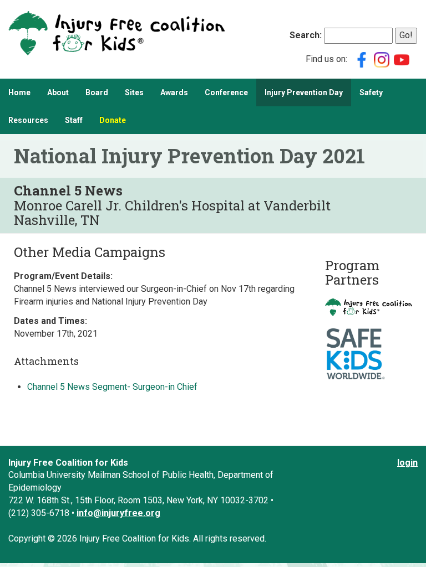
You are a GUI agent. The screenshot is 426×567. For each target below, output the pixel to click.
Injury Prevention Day (304, 92)
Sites (134, 92)
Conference (226, 92)
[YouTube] (401, 59)
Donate (112, 120)
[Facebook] (361, 59)
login (407, 462)
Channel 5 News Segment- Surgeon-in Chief (112, 387)
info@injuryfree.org (118, 513)
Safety (371, 92)
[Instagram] (381, 59)
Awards (174, 92)
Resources (28, 120)
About (58, 92)
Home (19, 92)
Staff (74, 120)
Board (96, 92)
